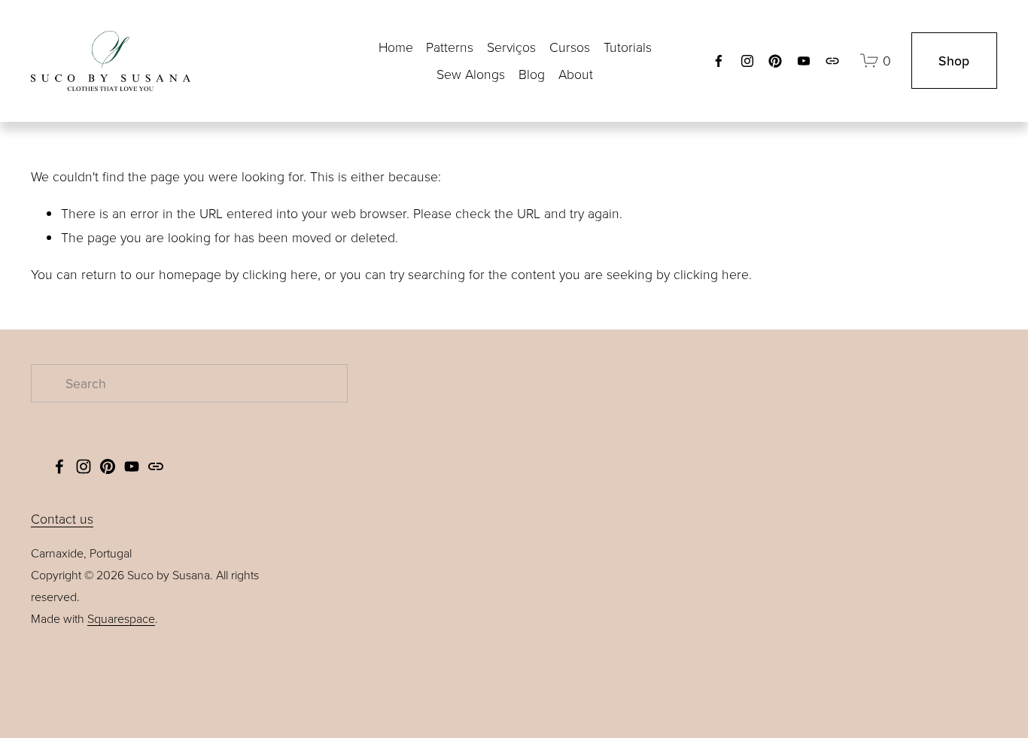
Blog (532, 74)
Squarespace (121, 618)
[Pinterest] (775, 60)
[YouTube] (803, 60)
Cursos (569, 47)
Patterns (449, 47)
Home (396, 47)
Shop (953, 60)
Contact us (62, 518)
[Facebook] (718, 60)
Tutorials (628, 47)
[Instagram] (747, 60)
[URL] (832, 60)
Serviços (511, 47)
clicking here (280, 274)
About (575, 74)
